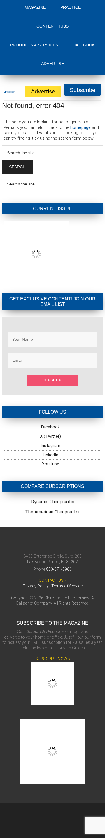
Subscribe (82, 90)
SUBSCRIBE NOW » (52, 720)
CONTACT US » (52, 641)
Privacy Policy (36, 647)
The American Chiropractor (52, 559)
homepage (80, 127)
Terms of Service (67, 647)
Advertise (43, 91)
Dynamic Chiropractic (52, 549)
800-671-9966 (59, 630)
